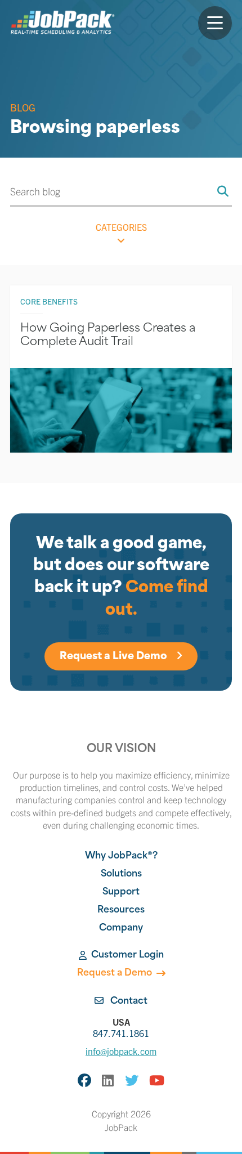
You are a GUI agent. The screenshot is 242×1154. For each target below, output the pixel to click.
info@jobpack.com (121, 1051)
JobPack (121, 1127)
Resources (121, 910)
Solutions (121, 874)
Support (121, 892)
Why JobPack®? (121, 856)
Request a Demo (114, 973)
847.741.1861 (121, 1027)
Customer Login (127, 955)
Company (121, 928)
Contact (127, 1001)
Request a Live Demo (114, 657)
